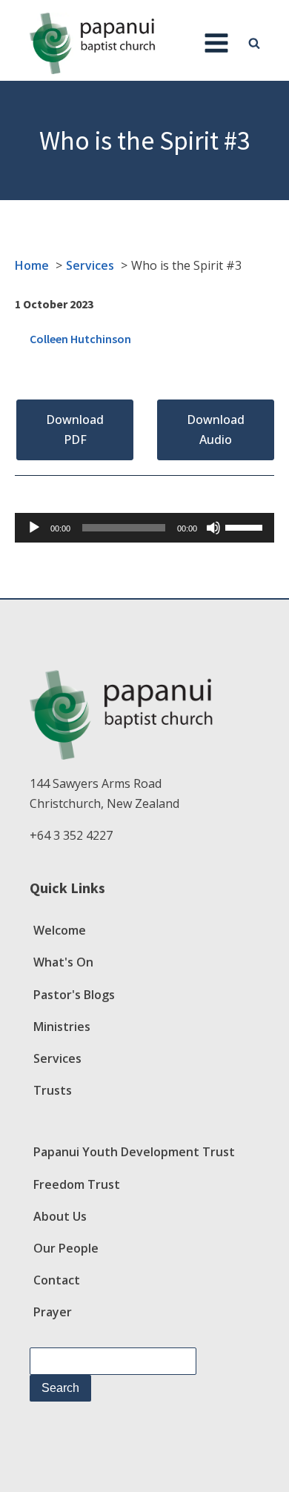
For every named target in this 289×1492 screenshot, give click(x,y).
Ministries (61, 1026)
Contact (56, 1280)
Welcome (59, 930)
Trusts (52, 1090)
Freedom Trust (76, 1184)
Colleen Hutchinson (80, 338)
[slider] (246, 526)
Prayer (52, 1312)
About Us (60, 1216)
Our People (66, 1248)
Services (57, 1058)
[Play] (34, 527)
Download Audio (216, 429)
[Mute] (213, 527)
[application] (144, 528)
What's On (63, 962)
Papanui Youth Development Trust (134, 1152)
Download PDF (75, 429)
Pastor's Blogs (74, 995)
